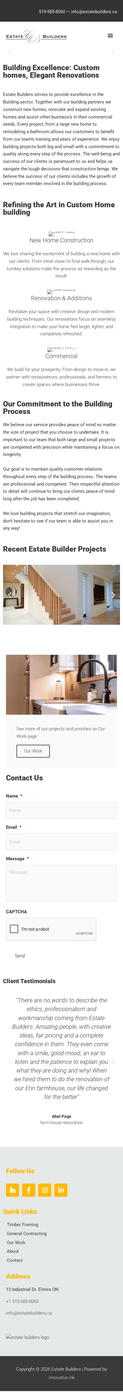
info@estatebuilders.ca (94, 11)
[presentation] (51, 929)
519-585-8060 (52, 11)
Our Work (33, 751)
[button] (9, 52)
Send (20, 956)
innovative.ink (62, 1377)
